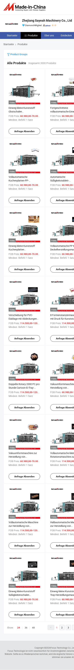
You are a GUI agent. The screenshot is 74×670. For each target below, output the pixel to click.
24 (18, 627)
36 (26, 627)
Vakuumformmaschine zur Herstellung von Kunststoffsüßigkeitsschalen (24, 456)
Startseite (12, 35)
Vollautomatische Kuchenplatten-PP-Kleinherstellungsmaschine (23, 180)
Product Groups (18, 54)
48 (33, 627)
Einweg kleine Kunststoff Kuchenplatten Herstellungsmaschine (22, 249)
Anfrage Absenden (24, 131)
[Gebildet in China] (25, 7)
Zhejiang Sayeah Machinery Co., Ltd (47, 20)
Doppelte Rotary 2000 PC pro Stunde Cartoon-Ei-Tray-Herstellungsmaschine (24, 387)
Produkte (33, 35)
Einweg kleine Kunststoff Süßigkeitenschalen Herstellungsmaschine (22, 595)
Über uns (49, 35)
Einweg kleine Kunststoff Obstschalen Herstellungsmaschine (22, 111)
